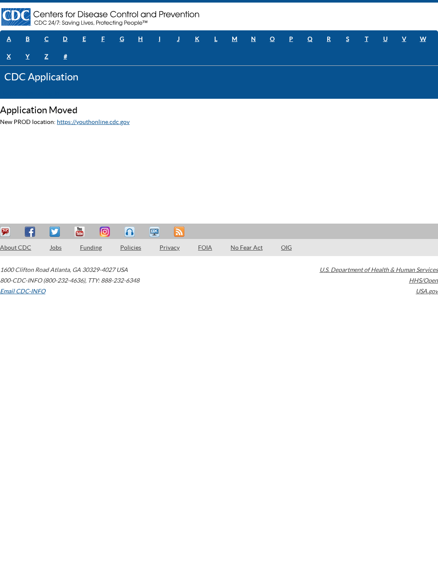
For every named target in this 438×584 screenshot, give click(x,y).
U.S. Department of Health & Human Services (379, 269)
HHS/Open (423, 280)
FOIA (205, 247)
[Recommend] (31, 232)
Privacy (170, 247)
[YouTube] (80, 232)
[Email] (6, 232)
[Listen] (130, 232)
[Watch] (155, 232)
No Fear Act (247, 247)
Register (30, 93)
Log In (50, 93)
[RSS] (180, 232)
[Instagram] (105, 232)
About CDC (15, 247)
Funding (91, 247)
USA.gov (427, 291)
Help (6, 93)
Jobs (56, 247)
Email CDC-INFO (22, 291)
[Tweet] (56, 232)
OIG (286, 247)
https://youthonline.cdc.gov (93, 121)
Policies (130, 247)
